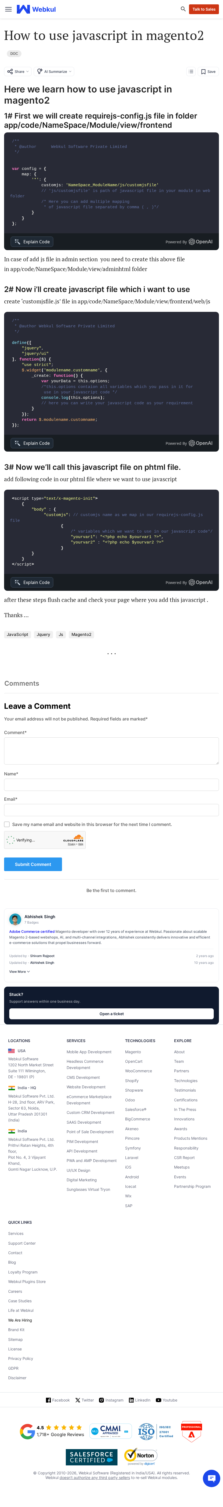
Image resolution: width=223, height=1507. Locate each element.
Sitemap (15, 1339)
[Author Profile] (15, 919)
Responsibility (186, 1148)
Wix (128, 1196)
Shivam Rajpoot (42, 956)
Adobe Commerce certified (32, 931)
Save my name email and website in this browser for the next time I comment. (92, 824)
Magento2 (81, 634)
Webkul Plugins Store (27, 1281)
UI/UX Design (78, 1170)
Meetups (182, 1167)
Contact (15, 1252)
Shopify (132, 1080)
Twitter (88, 1400)
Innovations (184, 1119)
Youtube (170, 1400)
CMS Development (83, 1077)
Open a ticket (112, 1013)
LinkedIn (142, 1400)
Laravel (131, 1157)
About (179, 1051)
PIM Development (82, 1141)
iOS (128, 1167)
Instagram (114, 1400)
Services (15, 1233)
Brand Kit (16, 1329)
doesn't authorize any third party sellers (95, 1477)
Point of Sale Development (90, 1131)
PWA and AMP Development (92, 1160)
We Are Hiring (20, 1320)
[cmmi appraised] (110, 1432)
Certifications (185, 1100)
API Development (82, 1151)
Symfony (133, 1148)
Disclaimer (17, 1377)
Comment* (15, 732)
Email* (10, 799)
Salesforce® (135, 1109)
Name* (11, 773)
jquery (43, 634)
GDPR (13, 1368)
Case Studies (20, 1300)
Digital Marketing (82, 1179)
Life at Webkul (20, 1310)
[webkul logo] (36, 9)
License (15, 1349)
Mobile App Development (89, 1051)
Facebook (61, 1400)
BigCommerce (137, 1119)
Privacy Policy (20, 1358)
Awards (180, 1128)
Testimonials (185, 1090)
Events (180, 1176)
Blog (12, 1262)
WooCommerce (138, 1070)
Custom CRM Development (90, 1112)
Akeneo (131, 1128)
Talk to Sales (204, 9)
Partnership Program (192, 1186)
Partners (181, 1070)
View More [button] (17, 972)
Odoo (130, 1100)
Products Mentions (190, 1138)
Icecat (130, 1186)
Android (132, 1176)
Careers (15, 1291)
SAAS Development (84, 1122)
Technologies (185, 1080)
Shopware (134, 1090)
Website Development (86, 1087)
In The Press (185, 1109)
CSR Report (184, 1157)
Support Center (22, 1243)
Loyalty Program (23, 1272)
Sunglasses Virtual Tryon (88, 1189)
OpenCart (134, 1061)
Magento (133, 1051)
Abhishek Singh (42, 963)
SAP (128, 1205)
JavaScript (17, 634)
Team (179, 1061)
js (61, 634)
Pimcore (132, 1138)
